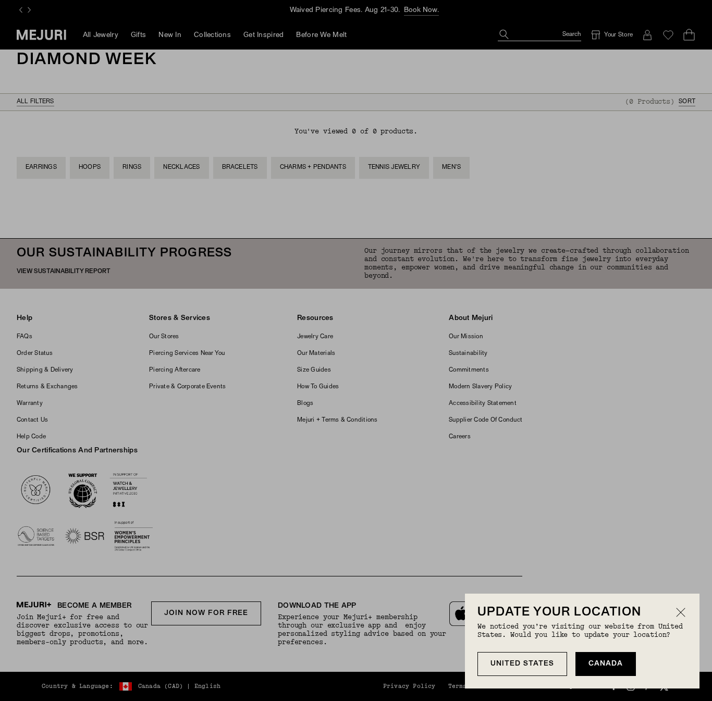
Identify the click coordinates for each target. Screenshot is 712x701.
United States (522, 663)
